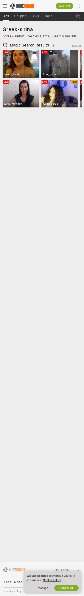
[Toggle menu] (4, 6)
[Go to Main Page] (25, 5)
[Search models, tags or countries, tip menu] (78, 16)
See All (76, 46)
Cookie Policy (52, 580)
